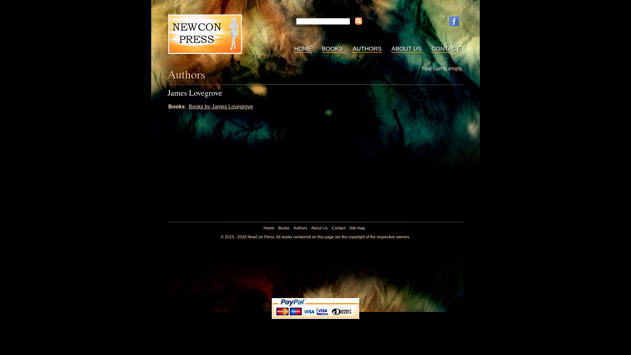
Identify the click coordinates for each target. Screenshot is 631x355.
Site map (357, 228)
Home (303, 48)
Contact (446, 48)
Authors (367, 48)
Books (332, 48)
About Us (406, 48)
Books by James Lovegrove (221, 106)
